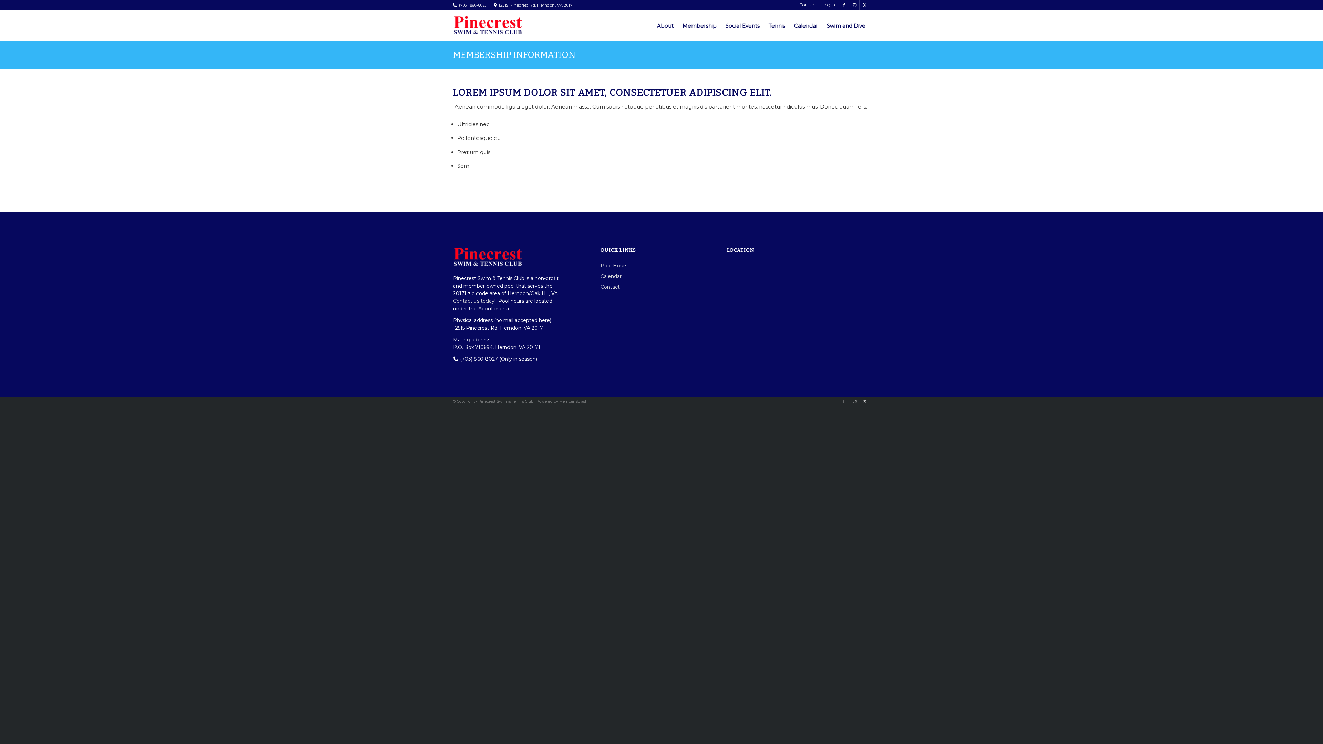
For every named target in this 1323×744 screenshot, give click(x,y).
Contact (610, 287)
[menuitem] (807, 5)
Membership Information (514, 55)
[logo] (487, 25)
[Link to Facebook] (844, 5)
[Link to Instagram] (854, 5)
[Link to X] (865, 5)
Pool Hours (614, 265)
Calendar (611, 276)
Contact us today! (474, 301)
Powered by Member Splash (562, 401)
